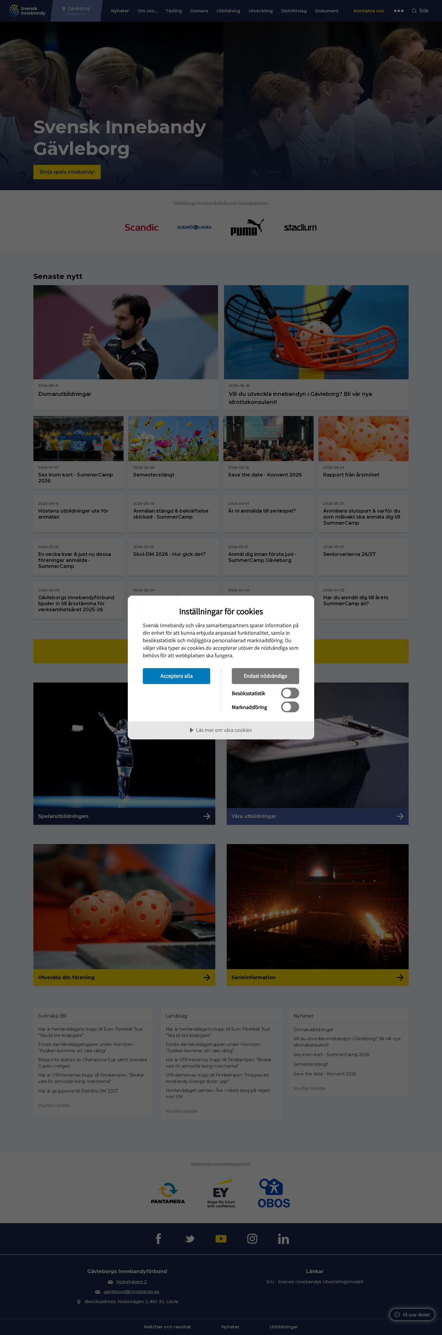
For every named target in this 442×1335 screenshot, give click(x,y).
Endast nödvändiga (265, 675)
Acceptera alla (177, 675)
